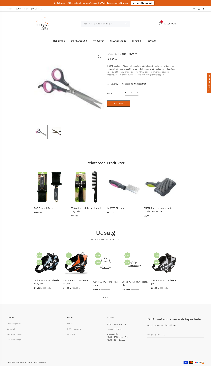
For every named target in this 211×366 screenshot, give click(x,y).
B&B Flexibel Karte (43, 208)
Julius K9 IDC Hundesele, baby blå (47, 282)
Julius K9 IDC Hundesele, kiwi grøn (135, 283)
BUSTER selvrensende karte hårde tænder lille (158, 210)
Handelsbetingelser (15, 340)
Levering (114, 84)
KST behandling (74, 329)
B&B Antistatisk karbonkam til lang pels (86, 210)
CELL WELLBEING (118, 41)
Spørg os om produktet (135, 84)
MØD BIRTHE (59, 41)
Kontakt (110, 318)
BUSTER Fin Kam (115, 208)
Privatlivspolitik (14, 323)
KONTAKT (152, 41)
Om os (70, 323)
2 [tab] (107, 297)
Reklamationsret (14, 334)
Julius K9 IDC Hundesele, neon (105, 283)
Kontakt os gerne (209, 83)
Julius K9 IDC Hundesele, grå (164, 282)
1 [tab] (104, 298)
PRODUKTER (98, 41)
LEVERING (136, 41)
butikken (19, 9)
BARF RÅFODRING (79, 41)
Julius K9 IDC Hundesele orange (75, 282)
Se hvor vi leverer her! (142, 3)
